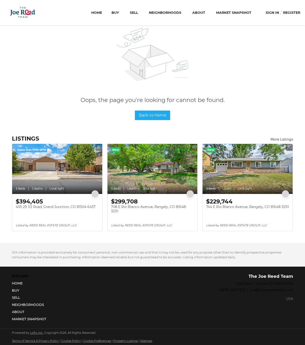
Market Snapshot (233, 12)
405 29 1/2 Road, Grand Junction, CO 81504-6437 (56, 207)
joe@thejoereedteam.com (271, 290)
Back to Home (152, 115)
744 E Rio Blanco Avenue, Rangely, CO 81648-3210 (247, 207)
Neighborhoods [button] (165, 12)
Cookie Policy (71, 341)
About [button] (198, 12)
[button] (30, 283)
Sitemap (146, 341)
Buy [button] (115, 12)
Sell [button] (134, 12)
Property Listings (125, 341)
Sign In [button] (272, 12)
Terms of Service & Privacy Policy (35, 341)
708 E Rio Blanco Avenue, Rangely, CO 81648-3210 (149, 209)
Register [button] (291, 12)
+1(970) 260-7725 (231, 290)
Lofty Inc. (36, 333)
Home (96, 12)
